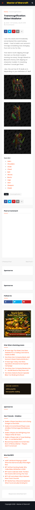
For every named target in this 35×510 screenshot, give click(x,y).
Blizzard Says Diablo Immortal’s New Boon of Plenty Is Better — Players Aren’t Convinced (17, 444)
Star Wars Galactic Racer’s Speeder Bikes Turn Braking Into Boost (17, 374)
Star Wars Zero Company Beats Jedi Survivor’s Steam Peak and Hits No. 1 (17, 358)
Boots (9, 177)
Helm (9, 161)
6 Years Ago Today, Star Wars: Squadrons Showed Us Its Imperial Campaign (16, 364)
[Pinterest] (13, 31)
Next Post (29, 262)
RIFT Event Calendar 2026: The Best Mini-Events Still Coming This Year (17, 473)
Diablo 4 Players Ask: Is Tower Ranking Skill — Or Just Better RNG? (17, 438)
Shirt (9, 183)
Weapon (10, 185)
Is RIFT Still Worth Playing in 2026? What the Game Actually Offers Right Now (17, 463)
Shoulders (11, 164)
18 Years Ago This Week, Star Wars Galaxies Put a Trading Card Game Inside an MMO (17, 353)
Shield (9, 188)
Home (6, 12)
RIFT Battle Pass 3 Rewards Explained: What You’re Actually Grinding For (17, 482)
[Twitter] (9, 31)
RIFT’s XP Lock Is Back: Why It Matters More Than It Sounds (17, 477)
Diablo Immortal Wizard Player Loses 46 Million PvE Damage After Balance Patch (17, 428)
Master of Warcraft (17, 2)
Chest (9, 169)
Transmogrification (15, 12)
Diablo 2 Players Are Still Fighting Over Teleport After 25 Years (17, 434)
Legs (9, 180)
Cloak (9, 167)
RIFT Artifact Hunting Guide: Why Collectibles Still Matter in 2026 (16, 468)
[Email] (17, 31)
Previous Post (7, 262)
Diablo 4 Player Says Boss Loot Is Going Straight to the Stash (18, 422)
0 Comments (10, 25)
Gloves (9, 175)
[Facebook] (5, 31)
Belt (8, 172)
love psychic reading (13, 391)
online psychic (11, 389)
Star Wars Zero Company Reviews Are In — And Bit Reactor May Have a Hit (18, 369)
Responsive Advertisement (17, 494)
